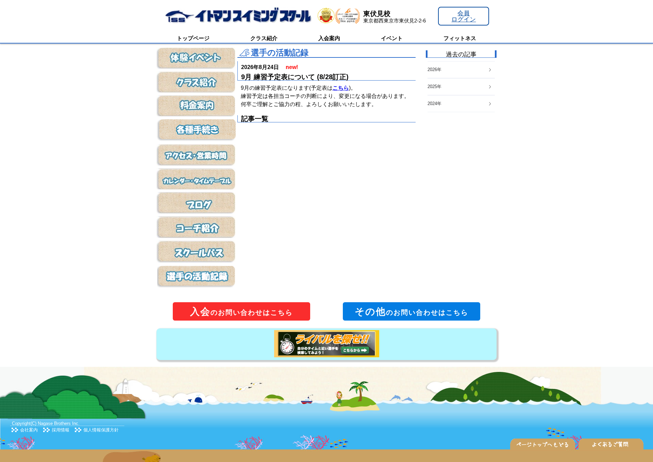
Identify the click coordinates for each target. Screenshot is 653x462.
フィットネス (459, 38)
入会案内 (329, 38)
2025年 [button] (434, 86)
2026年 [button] (434, 69)
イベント (392, 38)
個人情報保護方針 (101, 429)
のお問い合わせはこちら (241, 311)
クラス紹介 (264, 38)
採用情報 (60, 429)
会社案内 (29, 429)
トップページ (193, 38)
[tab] (461, 104)
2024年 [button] (434, 103)
